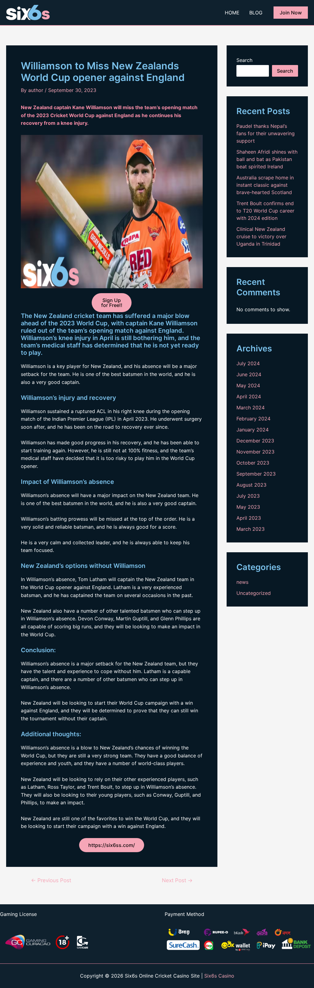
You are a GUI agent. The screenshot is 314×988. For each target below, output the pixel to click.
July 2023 (248, 496)
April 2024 (248, 396)
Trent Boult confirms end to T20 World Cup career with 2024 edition (265, 210)
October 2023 (252, 463)
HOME (232, 13)
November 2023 (255, 452)
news (242, 582)
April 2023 (248, 518)
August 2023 (251, 485)
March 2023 (250, 529)
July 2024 (248, 363)
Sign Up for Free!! (111, 302)
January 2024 (252, 430)
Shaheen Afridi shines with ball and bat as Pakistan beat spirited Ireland (266, 159)
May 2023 (248, 507)
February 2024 (253, 418)
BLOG (255, 13)
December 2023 (255, 441)
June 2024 (248, 374)
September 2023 (256, 474)
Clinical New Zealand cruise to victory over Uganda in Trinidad (261, 236)
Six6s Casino (219, 976)
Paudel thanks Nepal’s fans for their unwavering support (265, 133)
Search (244, 60)
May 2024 (248, 385)
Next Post (177, 880)
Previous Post (51, 880)
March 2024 (250, 407)
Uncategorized (253, 593)
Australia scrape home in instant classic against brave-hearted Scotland (265, 184)
